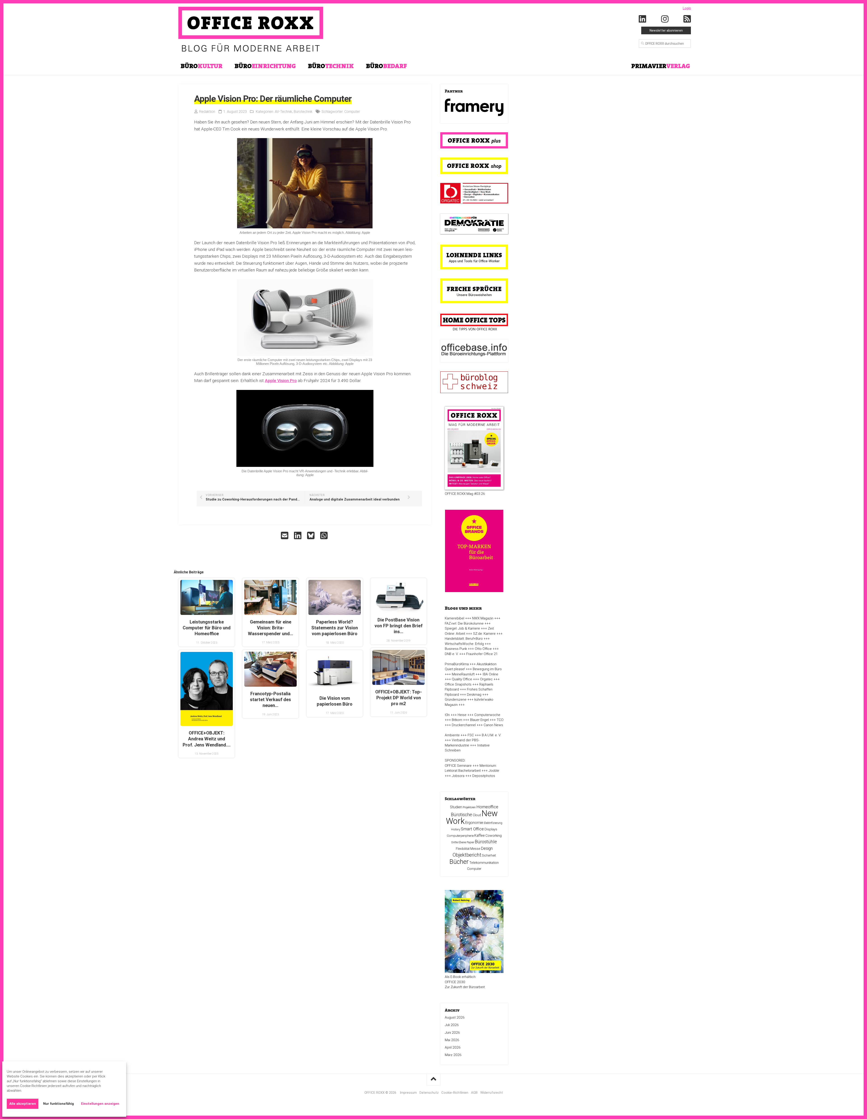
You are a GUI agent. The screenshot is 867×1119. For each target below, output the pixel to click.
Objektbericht (466, 855)
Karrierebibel (454, 618)
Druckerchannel (464, 725)
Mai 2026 (452, 1040)
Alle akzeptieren (22, 1104)
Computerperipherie (460, 835)
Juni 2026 (452, 1033)
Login (687, 8)
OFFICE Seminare (458, 766)
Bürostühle (486, 841)
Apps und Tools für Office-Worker (474, 261)
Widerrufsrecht (491, 1093)
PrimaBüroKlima (457, 664)
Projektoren (469, 807)
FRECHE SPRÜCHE (474, 289)
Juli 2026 (452, 1025)
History (455, 829)
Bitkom (457, 720)
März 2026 (453, 1055)
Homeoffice (487, 806)
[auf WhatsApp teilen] (324, 535)
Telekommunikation (484, 863)
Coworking (493, 836)
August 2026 (455, 1017)
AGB (474, 1093)
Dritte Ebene (458, 842)
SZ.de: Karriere (484, 634)
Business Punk (456, 649)
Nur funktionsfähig (58, 1104)
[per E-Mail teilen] (285, 535)
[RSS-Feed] (687, 19)
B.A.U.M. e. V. (491, 735)
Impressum (408, 1093)
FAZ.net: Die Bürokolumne (464, 623)
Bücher (459, 861)
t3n (447, 715)
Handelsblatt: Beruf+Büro (464, 639)
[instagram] (665, 19)
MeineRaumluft (463, 674)
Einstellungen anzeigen (100, 1104)
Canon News (493, 725)
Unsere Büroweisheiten (474, 295)
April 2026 (453, 1047)
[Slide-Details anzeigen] (474, 107)
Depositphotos (483, 776)
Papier (470, 842)
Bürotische (461, 814)
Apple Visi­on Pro (281, 380)
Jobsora (458, 776)
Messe (475, 849)
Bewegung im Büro (487, 669)
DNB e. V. (451, 654)
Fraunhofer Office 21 (482, 654)
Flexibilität (463, 848)
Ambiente (452, 735)
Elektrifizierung (493, 823)
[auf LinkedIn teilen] (298, 535)
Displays (491, 829)
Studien (456, 807)
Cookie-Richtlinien (454, 1093)
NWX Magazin (482, 618)
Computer (352, 111)
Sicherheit (489, 855)
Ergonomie (474, 822)
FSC (471, 735)
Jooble (494, 771)
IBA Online (490, 674)
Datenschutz (429, 1093)
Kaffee (479, 835)
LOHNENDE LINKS (474, 255)
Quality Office (462, 679)
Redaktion (207, 111)
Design (487, 848)
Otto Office (483, 649)
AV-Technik (283, 111)
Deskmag (474, 695)
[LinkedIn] (642, 19)
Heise (462, 715)
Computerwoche (487, 715)
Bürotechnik (303, 111)
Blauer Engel (479, 720)
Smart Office (472, 829)
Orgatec (486, 679)
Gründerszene (455, 699)
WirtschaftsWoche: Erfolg (464, 644)
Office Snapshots (458, 684)
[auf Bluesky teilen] (311, 535)
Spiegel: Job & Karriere (462, 628)
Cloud (477, 815)
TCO (500, 720)
